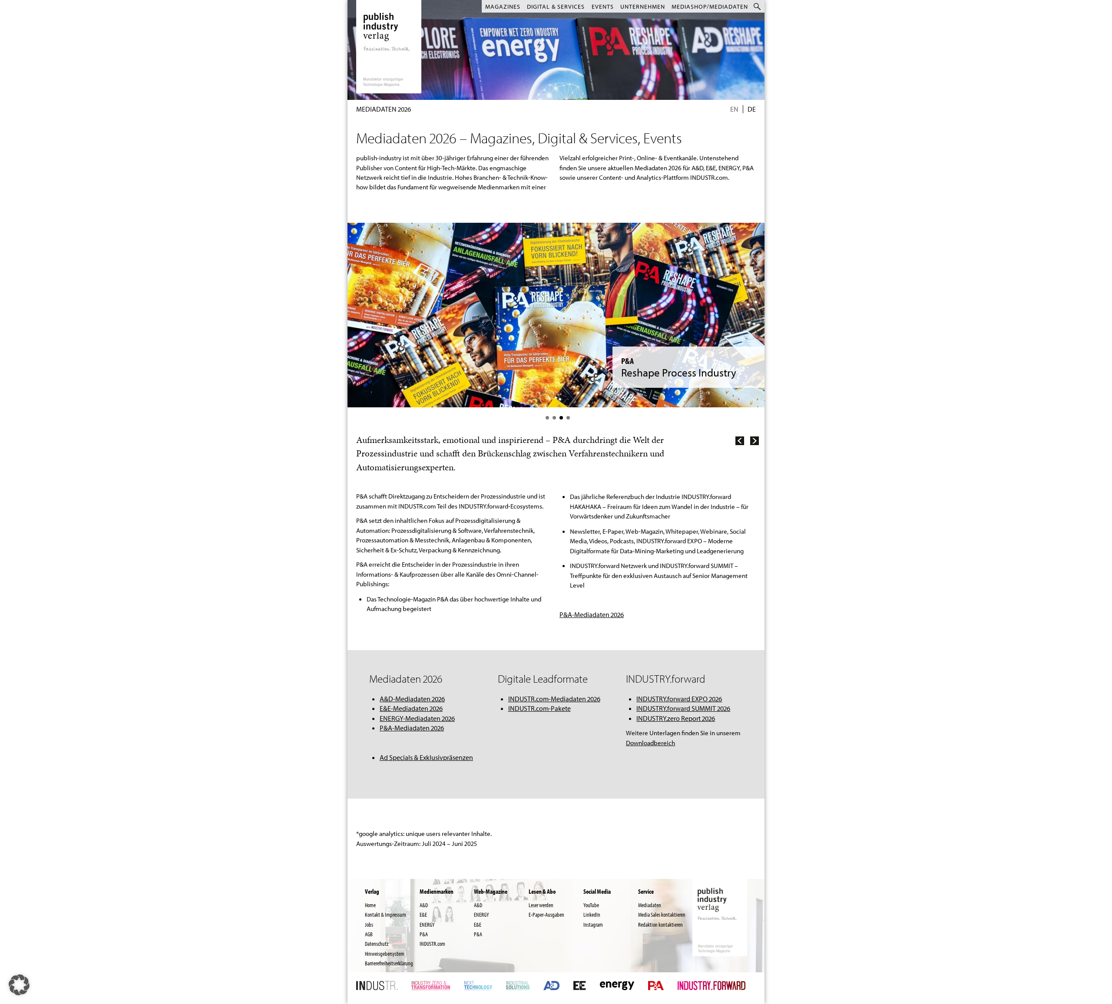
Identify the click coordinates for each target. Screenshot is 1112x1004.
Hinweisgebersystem (384, 954)
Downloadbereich (650, 743)
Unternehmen (642, 6)
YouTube (591, 905)
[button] (19, 985)
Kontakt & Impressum (385, 914)
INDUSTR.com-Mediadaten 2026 (554, 698)
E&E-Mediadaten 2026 (411, 708)
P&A (424, 934)
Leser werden (541, 905)
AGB (369, 934)
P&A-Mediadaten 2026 (412, 727)
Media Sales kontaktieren (661, 914)
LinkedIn (591, 914)
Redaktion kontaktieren (660, 924)
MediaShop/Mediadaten (710, 6)
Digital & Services (556, 6)
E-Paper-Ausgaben (546, 914)
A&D (424, 905)
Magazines (502, 6)
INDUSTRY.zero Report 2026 (675, 718)
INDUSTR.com (432, 944)
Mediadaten (649, 905)
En (734, 109)
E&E (423, 914)
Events (603, 6)
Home (370, 905)
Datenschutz (376, 944)
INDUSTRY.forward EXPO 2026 (679, 698)
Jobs (369, 924)
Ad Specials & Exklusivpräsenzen (426, 757)
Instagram (593, 924)
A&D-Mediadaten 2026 (592, 601)
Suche (757, 6)
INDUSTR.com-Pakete (539, 708)
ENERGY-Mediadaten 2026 (417, 718)
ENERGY (427, 924)
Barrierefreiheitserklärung (389, 963)
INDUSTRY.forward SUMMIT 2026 (683, 708)
